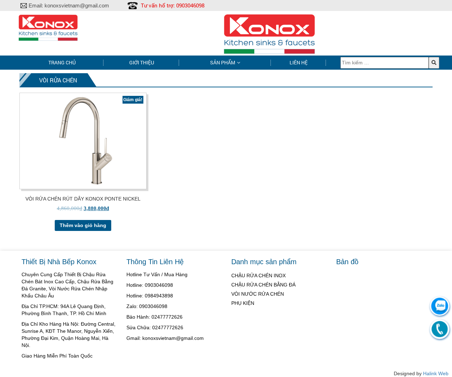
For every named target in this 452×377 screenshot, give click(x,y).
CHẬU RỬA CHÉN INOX (258, 275)
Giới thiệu (141, 62)
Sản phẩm (222, 62)
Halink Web (435, 373)
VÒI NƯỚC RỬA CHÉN (257, 294)
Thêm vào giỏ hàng (83, 225)
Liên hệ (299, 62)
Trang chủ (62, 62)
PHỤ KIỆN (242, 303)
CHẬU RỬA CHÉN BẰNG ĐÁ (263, 285)
